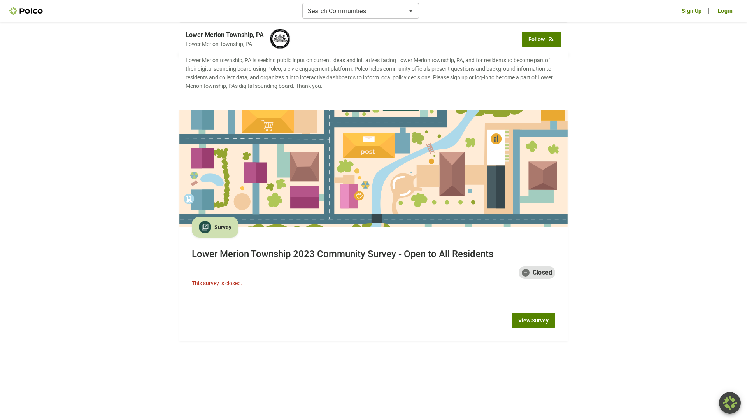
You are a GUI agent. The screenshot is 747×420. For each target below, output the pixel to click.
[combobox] (354, 10)
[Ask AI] (730, 403)
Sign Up (692, 11)
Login (725, 11)
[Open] (410, 10)
